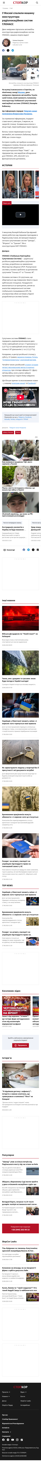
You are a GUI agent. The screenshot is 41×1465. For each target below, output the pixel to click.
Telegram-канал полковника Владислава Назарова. (19, 112)
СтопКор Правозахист (10, 1419)
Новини (5, 1396)
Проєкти (5, 1392)
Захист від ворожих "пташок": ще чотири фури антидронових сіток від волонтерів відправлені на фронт (16, 1020)
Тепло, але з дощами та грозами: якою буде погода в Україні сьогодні (19, 679)
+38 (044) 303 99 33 (20, 1229)
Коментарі (11, 550)
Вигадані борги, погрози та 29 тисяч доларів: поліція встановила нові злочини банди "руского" (20, 1204)
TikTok (25, 419)
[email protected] (20, 1456)
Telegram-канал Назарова (17, 428)
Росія (18, 432)
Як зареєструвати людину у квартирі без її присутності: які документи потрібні (20, 769)
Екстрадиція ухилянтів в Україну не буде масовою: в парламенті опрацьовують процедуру (14, 531)
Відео (22, 1392)
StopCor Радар (7, 1405)
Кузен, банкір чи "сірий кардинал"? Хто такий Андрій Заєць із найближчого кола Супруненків (20, 1290)
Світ (11, 8)
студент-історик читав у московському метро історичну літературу (20, 367)
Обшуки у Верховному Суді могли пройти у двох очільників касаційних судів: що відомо (20, 1184)
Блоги (22, 1396)
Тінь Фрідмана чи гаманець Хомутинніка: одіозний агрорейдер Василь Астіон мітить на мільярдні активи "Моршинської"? (20, 1252)
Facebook (32, 383)
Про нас (5, 1415)
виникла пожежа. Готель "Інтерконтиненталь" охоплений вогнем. (20, 358)
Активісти (5, 1428)
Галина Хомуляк (18, 41)
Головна (5, 8)
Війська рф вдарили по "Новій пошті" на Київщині (20, 635)
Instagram (18, 419)
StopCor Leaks (9, 1241)
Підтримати (22, 1045)
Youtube (6, 419)
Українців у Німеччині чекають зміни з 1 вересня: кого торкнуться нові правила (19, 722)
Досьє (4, 1401)
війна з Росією (8, 432)
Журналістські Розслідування (13, 1424)
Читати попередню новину (12, 523)
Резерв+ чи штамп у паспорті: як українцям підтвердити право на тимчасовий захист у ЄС (16, 864)
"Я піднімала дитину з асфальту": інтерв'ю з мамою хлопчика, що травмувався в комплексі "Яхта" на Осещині (17, 1095)
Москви (21, 92)
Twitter (12, 419)
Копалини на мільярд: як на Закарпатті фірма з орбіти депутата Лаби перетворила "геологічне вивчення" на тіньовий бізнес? (19, 1272)
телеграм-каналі (18, 383)
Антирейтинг (25, 1405)
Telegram (21, 417)
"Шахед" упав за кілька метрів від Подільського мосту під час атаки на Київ (20, 1163)
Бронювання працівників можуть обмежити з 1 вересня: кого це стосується (20, 815)
